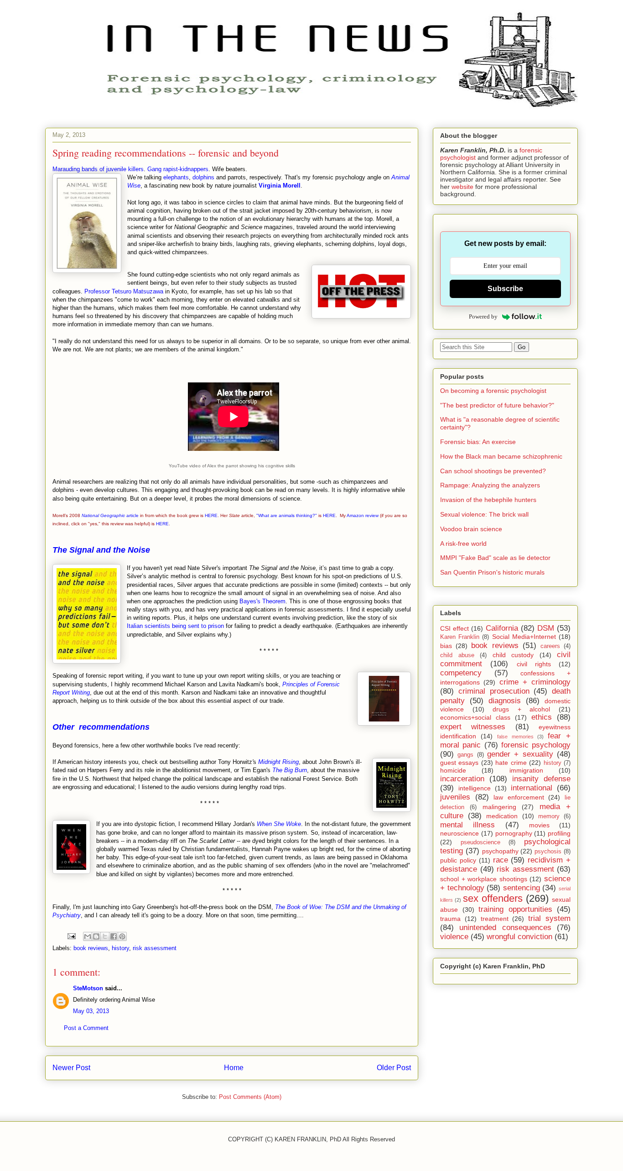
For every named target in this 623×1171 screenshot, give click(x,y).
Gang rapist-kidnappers (177, 169)
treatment (495, 918)
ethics (541, 717)
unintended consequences (505, 927)
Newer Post (71, 1068)
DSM (545, 628)
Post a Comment (86, 1028)
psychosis (548, 851)
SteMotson (88, 988)
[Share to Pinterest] (122, 936)
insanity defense (541, 778)
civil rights (534, 664)
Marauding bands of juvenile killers (98, 169)
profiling (559, 833)
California (502, 628)
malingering (499, 806)
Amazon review (363, 515)
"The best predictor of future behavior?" (497, 405)
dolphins (203, 177)
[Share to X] (104, 936)
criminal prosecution (494, 691)
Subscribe (505, 289)
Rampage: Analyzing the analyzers (490, 485)
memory (549, 816)
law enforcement (518, 797)
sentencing (521, 887)
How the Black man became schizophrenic (501, 456)
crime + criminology (535, 682)
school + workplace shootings (483, 879)
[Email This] (87, 936)
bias (446, 645)
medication (502, 816)
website (462, 186)
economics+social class (475, 717)
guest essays (459, 762)
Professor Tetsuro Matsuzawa (123, 291)
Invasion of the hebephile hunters (488, 499)
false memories (515, 736)
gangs (465, 755)
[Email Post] (71, 935)
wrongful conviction (519, 936)
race (500, 860)
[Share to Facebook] (113, 936)
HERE (211, 515)
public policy (458, 860)
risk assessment (155, 948)
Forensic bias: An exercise (478, 441)
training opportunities (515, 909)
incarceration (462, 778)
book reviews (90, 948)
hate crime (510, 762)
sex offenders (493, 898)
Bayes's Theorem (262, 601)
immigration (526, 770)
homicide (453, 770)
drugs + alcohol (521, 709)
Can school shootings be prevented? (493, 471)
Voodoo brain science (471, 529)
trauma (450, 918)
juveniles (455, 797)
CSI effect (454, 628)
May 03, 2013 (91, 1011)
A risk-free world (463, 543)
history (120, 948)
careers (550, 646)
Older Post (394, 1068)
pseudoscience (480, 842)
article (110, 515)
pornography (513, 833)
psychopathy (500, 851)
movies (539, 825)
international (531, 788)
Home (234, 1068)
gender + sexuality (520, 754)
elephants (176, 177)
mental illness (467, 825)
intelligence (474, 788)
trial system (549, 918)
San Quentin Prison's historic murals (492, 572)
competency (461, 673)
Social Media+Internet (524, 636)
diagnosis (504, 700)
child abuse (457, 655)
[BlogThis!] (96, 936)
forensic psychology (536, 745)
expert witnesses (472, 726)
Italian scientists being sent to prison (175, 625)
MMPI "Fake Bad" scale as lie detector (495, 557)
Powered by (483, 316)
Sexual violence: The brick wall (484, 514)
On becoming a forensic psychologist (493, 390)
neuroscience (459, 833)
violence (454, 936)
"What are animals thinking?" (286, 515)
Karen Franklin (459, 637)
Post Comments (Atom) (250, 1096)
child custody (513, 655)
